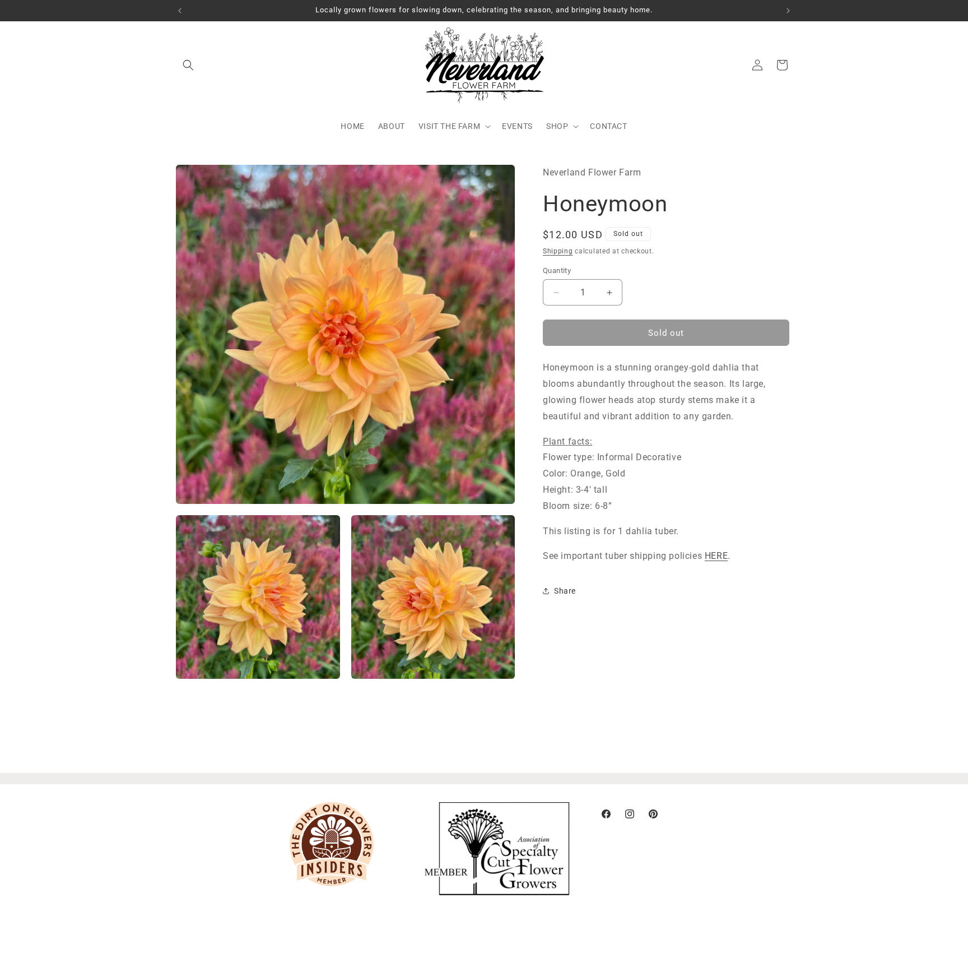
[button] (188, 65)
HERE (716, 555)
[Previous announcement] (179, 10)
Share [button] (565, 590)
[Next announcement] (788, 10)
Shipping (558, 250)
